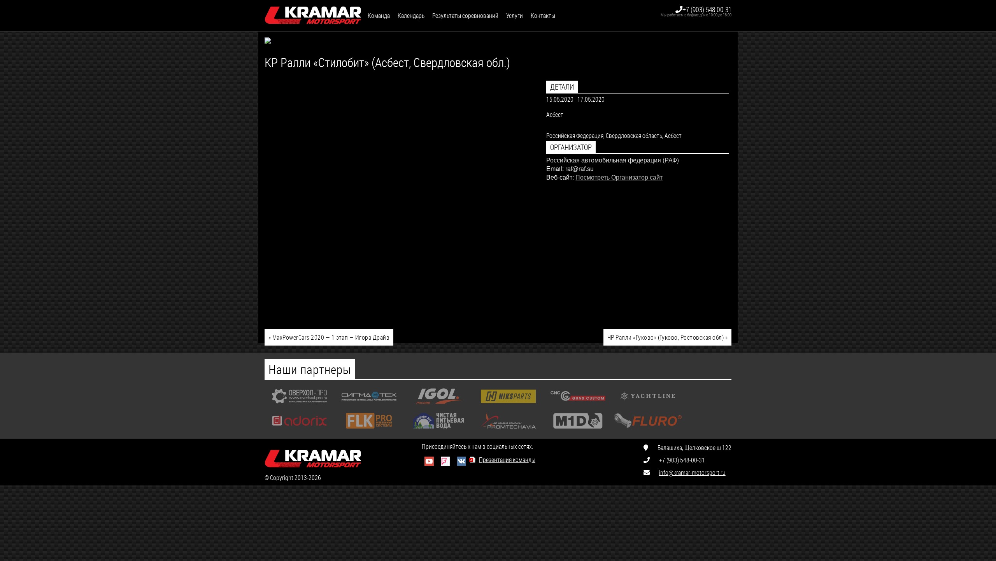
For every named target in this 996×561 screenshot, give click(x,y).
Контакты (543, 15)
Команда (379, 15)
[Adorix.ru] (299, 430)
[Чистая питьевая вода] (438, 430)
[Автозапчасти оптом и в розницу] (508, 405)
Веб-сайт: (560, 177)
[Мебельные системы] (369, 430)
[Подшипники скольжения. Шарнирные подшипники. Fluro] (647, 430)
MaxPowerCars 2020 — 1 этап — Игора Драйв (328, 337)
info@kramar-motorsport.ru (692, 472)
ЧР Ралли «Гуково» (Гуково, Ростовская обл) (667, 337)
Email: (555, 168)
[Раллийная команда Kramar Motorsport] (313, 15)
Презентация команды (507, 459)
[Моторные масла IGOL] (438, 405)
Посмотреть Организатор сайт (619, 177)
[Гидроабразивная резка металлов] (369, 405)
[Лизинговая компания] (508, 430)
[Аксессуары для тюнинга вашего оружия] (578, 405)
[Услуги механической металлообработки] (299, 405)
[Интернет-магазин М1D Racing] (578, 430)
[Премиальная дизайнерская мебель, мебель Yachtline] (647, 405)
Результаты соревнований (465, 15)
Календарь (411, 15)
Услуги (514, 15)
